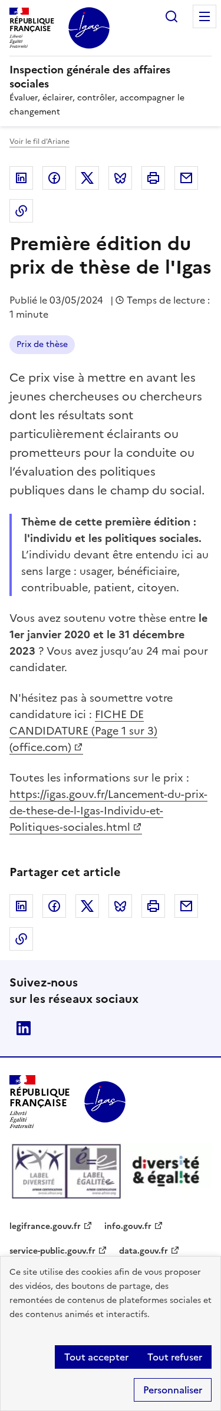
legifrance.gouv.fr (45, 1226)
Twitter (87, 178)
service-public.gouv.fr (52, 1251)
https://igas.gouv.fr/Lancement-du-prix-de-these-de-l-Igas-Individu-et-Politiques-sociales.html (108, 810)
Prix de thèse (42, 344)
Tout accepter (96, 1357)
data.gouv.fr (143, 1251)
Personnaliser (172, 1390)
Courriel (186, 178)
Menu (204, 16)
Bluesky (120, 178)
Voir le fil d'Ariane (39, 141)
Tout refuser (174, 1357)
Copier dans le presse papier (21, 211)
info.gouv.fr (127, 1226)
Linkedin (21, 178)
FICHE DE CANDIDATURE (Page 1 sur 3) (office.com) (83, 730)
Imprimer (153, 178)
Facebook (54, 178)
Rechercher (171, 16)
